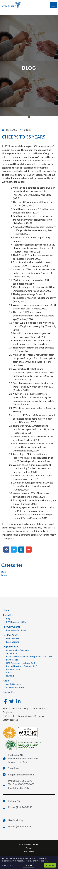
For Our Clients (11, 626)
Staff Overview (13, 638)
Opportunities (11, 646)
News (4, 575)
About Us (8, 615)
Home (6, 610)
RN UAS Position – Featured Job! (21, 666)
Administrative (13, 669)
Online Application (15, 687)
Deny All (28, 865)
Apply (6, 680)
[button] (53, 5)
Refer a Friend (12, 641)
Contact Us (9, 691)
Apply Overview (13, 684)
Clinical (9, 672)
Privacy (29, 848)
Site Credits (29, 851)
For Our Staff (10, 635)
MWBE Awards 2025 (16, 622)
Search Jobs (11, 653)
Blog (3, 571)
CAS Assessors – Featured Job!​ (20, 663)
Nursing (10, 675)
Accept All (50, 865)
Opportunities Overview (17, 650)
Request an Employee (16, 630)
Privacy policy (7, 865)
